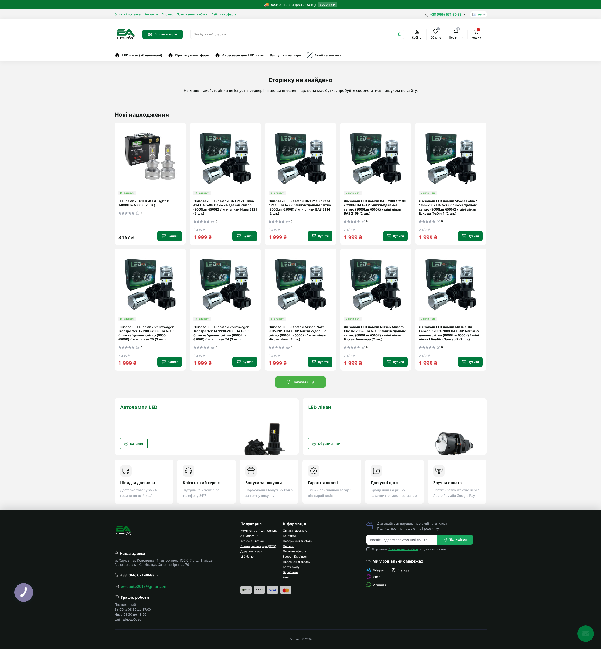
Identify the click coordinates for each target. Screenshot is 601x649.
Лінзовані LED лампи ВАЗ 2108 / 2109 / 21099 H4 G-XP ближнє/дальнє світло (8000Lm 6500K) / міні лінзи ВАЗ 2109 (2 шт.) (375, 207)
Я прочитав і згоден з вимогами (409, 549)
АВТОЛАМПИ (249, 536)
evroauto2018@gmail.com (144, 586)
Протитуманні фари (192, 55)
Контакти (151, 14)
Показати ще (303, 382)
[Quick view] (185, 145)
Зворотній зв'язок (295, 556)
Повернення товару (296, 562)
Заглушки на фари (285, 55)
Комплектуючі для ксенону (258, 531)
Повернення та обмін (192, 14)
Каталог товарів (165, 34)
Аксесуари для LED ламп (243, 55)
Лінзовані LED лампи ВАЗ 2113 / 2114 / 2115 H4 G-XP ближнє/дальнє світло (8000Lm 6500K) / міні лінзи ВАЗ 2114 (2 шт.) (300, 207)
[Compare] (185, 162)
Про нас (167, 14)
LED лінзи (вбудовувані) (142, 55)
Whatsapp (379, 585)
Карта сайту (291, 567)
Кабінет (417, 37)
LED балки (247, 556)
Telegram (379, 570)
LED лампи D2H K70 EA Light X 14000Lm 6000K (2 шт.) (143, 203)
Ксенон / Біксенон (252, 541)
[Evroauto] (125, 33)
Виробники (290, 572)
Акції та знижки (328, 55)
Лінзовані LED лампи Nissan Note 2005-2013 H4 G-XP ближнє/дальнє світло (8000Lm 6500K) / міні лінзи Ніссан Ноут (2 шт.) (297, 333)
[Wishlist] (185, 153)
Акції (286, 577)
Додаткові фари (251, 551)
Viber (376, 577)
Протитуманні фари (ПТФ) (258, 546)
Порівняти (456, 34)
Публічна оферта (223, 14)
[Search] (399, 34)
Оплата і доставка (128, 14)
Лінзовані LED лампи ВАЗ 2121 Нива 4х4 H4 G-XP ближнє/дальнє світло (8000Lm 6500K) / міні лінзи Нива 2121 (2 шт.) (225, 207)
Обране (436, 34)
